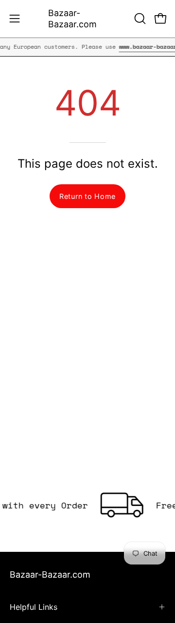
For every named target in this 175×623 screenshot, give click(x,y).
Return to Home (87, 196)
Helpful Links (33, 607)
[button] (139, 18)
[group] (87, 47)
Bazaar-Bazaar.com (72, 18)
